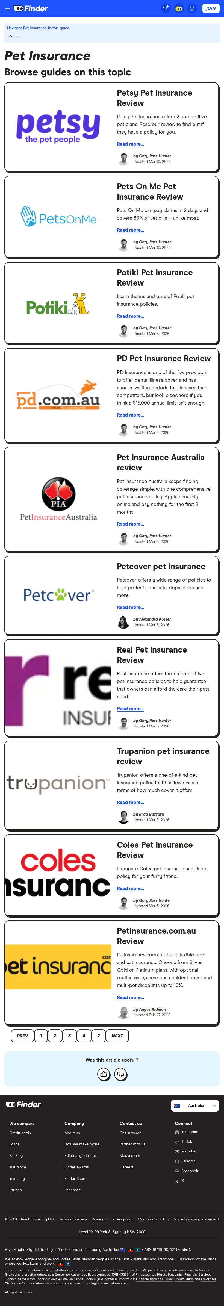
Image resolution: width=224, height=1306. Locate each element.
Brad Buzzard (151, 814)
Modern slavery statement (196, 1219)
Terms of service (73, 1219)
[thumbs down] (120, 1074)
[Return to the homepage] (31, 8)
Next (117, 1036)
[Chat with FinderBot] (179, 8)
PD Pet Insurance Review (164, 359)
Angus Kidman (152, 1010)
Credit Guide (184, 1279)
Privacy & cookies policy (113, 1219)
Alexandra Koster (155, 619)
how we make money (111, 1283)
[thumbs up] (103, 1074)
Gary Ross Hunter (155, 156)
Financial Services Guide (154, 1279)
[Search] (166, 8)
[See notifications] (192, 8)
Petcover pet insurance (161, 567)
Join (211, 8)
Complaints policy (153, 1219)
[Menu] (7, 8)
